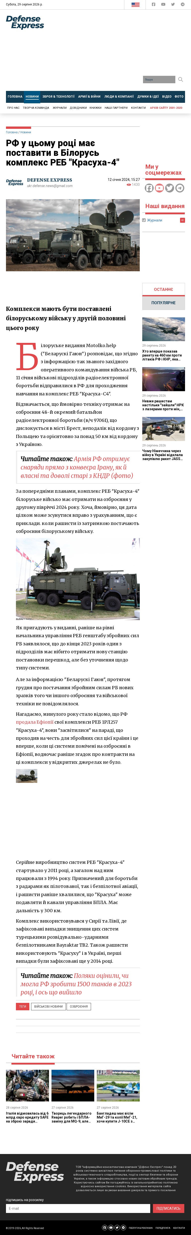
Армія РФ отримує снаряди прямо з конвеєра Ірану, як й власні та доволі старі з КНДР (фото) (77, 467)
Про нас (13, 108)
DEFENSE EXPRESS (49, 180)
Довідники (78, 108)
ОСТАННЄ (163, 289)
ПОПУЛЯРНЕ (163, 303)
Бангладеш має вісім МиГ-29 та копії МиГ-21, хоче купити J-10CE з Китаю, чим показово (117, 1119)
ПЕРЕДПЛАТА (162, 1228)
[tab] (163, 289)
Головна (12, 132)
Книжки (95, 108)
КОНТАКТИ (179, 1228)
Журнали (60, 108)
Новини (25, 132)
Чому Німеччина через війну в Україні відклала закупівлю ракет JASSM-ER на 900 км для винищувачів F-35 (163, 459)
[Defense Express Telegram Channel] (182, 5)
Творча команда (36, 108)
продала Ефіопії (34, 722)
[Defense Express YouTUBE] (164, 5)
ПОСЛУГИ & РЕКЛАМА (141, 1228)
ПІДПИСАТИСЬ (169, 1208)
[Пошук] (180, 79)
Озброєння (79, 1006)
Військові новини (48, 1006)
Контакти (138, 108)
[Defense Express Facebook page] (154, 5)
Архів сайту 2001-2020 (166, 108)
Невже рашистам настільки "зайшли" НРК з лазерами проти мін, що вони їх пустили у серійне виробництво (163, 409)
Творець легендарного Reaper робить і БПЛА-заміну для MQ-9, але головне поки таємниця (72, 1119)
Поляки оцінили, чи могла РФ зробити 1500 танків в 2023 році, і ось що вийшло (76, 984)
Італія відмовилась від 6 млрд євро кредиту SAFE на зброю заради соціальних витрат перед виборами (27, 1121)
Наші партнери (116, 108)
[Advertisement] (121, 52)
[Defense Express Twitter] (173, 5)
